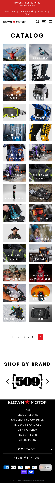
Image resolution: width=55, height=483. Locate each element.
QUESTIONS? (26, 11)
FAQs (27, 409)
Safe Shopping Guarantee (27, 419)
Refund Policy (27, 439)
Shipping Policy (27, 429)
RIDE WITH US (27, 457)
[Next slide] (47, 381)
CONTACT (26, 449)
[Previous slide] (7, 381)
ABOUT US (10, 11)
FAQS (27, 14)
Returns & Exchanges (27, 424)
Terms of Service (27, 414)
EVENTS (42, 11)
